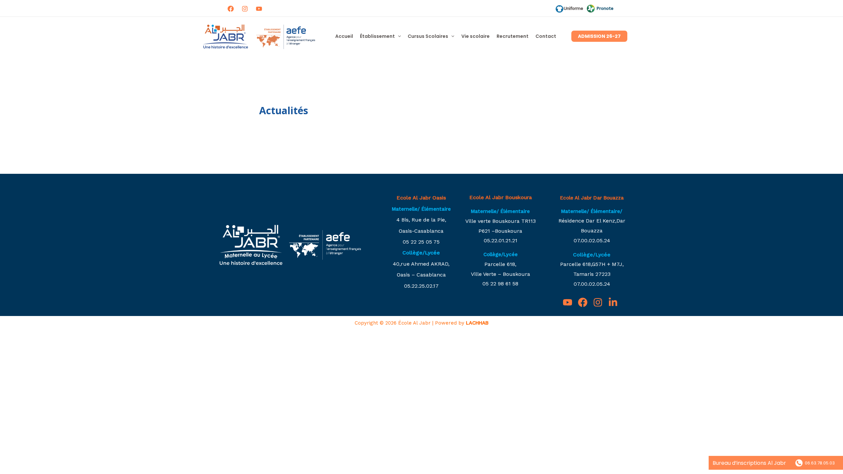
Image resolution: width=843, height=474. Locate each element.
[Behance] (613, 302)
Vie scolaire (475, 36)
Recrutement (513, 36)
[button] (398, 36)
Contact (545, 36)
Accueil (344, 36)
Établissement (377, 36)
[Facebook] (231, 9)
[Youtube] (567, 302)
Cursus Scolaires (428, 36)
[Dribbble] (259, 9)
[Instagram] (245, 9)
